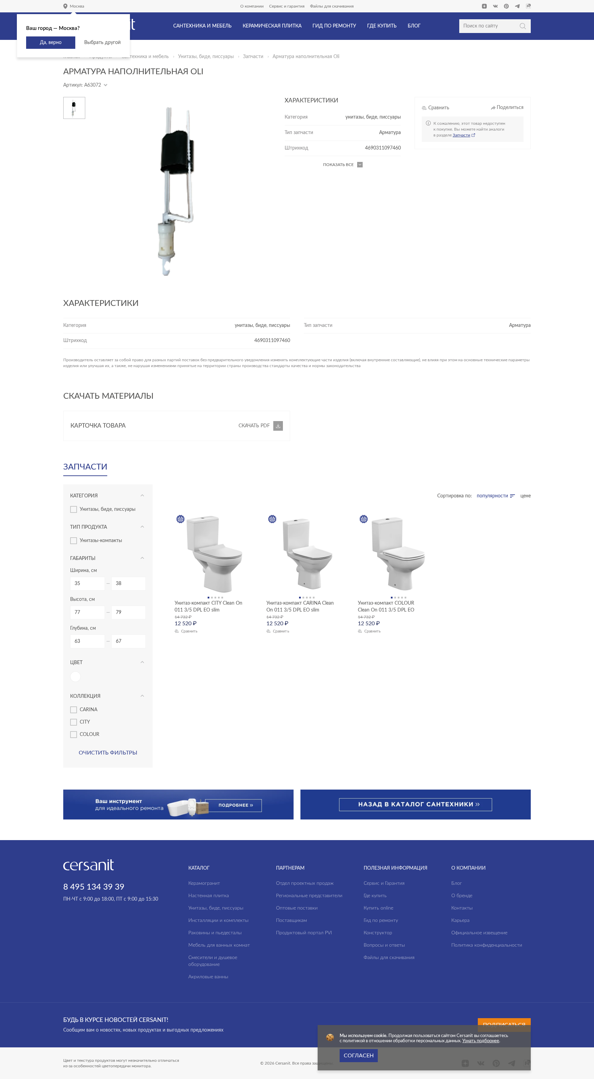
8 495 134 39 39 (93, 887)
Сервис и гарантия (287, 6)
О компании (252, 6)
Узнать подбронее (480, 1041)
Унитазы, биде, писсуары (206, 56)
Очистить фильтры (108, 753)
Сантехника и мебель (145, 56)
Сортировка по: (454, 496)
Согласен (359, 1055)
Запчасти (253, 56)
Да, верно (51, 42)
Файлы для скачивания (332, 6)
